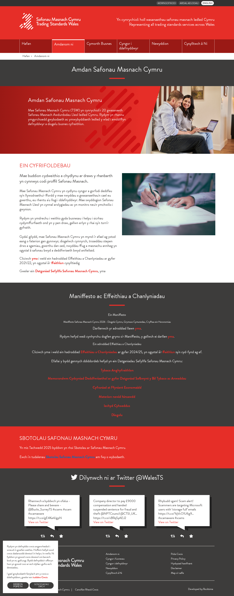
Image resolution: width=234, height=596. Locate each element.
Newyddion (160, 43)
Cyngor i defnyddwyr (117, 563)
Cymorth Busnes (99, 43)
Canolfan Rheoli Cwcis (86, 590)
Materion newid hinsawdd (117, 396)
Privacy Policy (178, 559)
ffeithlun (57, 262)
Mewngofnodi (167, 3)
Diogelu (117, 414)
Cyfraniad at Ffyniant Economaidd (117, 387)
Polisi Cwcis (177, 554)
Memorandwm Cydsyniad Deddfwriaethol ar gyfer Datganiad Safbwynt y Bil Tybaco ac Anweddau (117, 378)
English (207, 3)
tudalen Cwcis (40, 577)
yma (35, 258)
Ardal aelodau (189, 3)
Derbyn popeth (18, 585)
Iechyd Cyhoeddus (117, 405)
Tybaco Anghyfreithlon (117, 370)
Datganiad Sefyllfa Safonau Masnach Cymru (66, 271)
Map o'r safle (177, 573)
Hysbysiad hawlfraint (181, 563)
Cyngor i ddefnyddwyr (128, 46)
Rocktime (208, 589)
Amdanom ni (63, 44)
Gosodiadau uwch (41, 585)
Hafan (26, 43)
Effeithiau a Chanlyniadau (99, 352)
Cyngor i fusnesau (115, 559)
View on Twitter (38, 522)
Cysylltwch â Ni (195, 43)
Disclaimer (176, 568)
